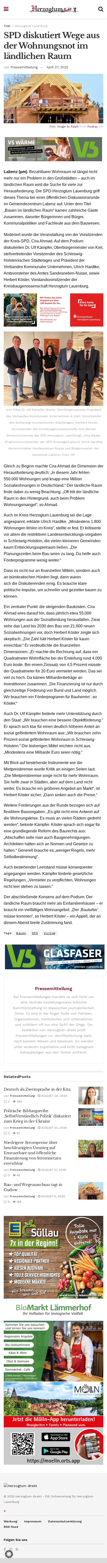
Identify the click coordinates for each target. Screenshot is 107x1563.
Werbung (10, 1521)
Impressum (32, 1521)
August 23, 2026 (53, 1127)
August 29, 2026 (53, 1096)
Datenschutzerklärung (65, 1521)
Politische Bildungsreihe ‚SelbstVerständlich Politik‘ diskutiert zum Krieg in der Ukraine (37, 1116)
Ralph (75, 126)
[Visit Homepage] (53, 9)
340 (19, 1101)
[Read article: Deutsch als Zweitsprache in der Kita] (90, 1095)
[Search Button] (100, 9)
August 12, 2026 (53, 1170)
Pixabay (92, 126)
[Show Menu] (6, 9)
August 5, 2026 (52, 1196)
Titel (7, 26)
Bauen (21, 933)
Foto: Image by (60, 126)
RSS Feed (11, 1527)
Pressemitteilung (24, 67)
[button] (9, 1554)
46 (18, 1175)
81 (18, 1133)
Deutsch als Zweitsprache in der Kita (37, 1089)
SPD (35, 933)
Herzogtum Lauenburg (31, 26)
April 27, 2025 (57, 67)
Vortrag (49, 933)
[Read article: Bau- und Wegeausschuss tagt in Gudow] (90, 1191)
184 (18, 1202)
